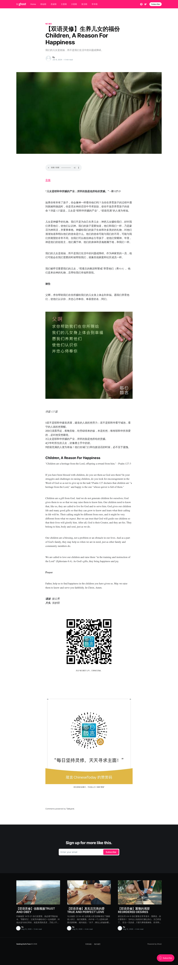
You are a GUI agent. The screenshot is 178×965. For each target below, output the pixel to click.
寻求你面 (88, 944)
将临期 (43, 4)
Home (33, 4)
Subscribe (155, 4)
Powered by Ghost (154, 944)
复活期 (84, 4)
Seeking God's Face (23, 944)
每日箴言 (48, 24)
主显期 (64, 4)
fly (53, 57)
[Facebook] (141, 4)
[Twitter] (145, 4)
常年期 (94, 4)
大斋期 (74, 4)
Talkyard (70, 809)
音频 (47, 180)
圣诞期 (53, 4)
